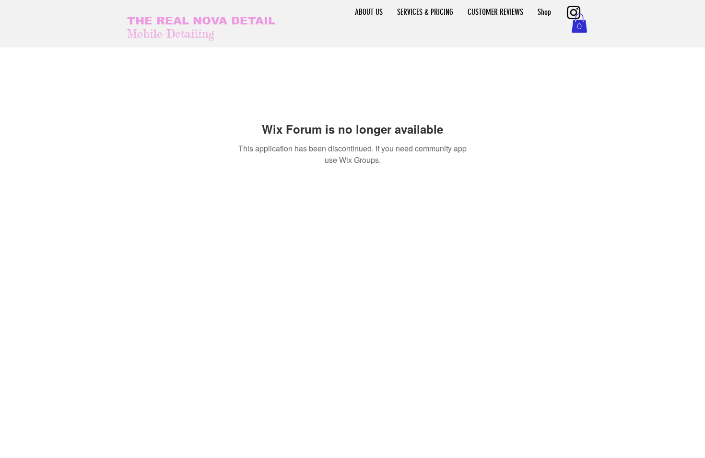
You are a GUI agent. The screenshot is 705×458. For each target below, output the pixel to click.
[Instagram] (573, 12)
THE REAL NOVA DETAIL (201, 20)
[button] (579, 23)
